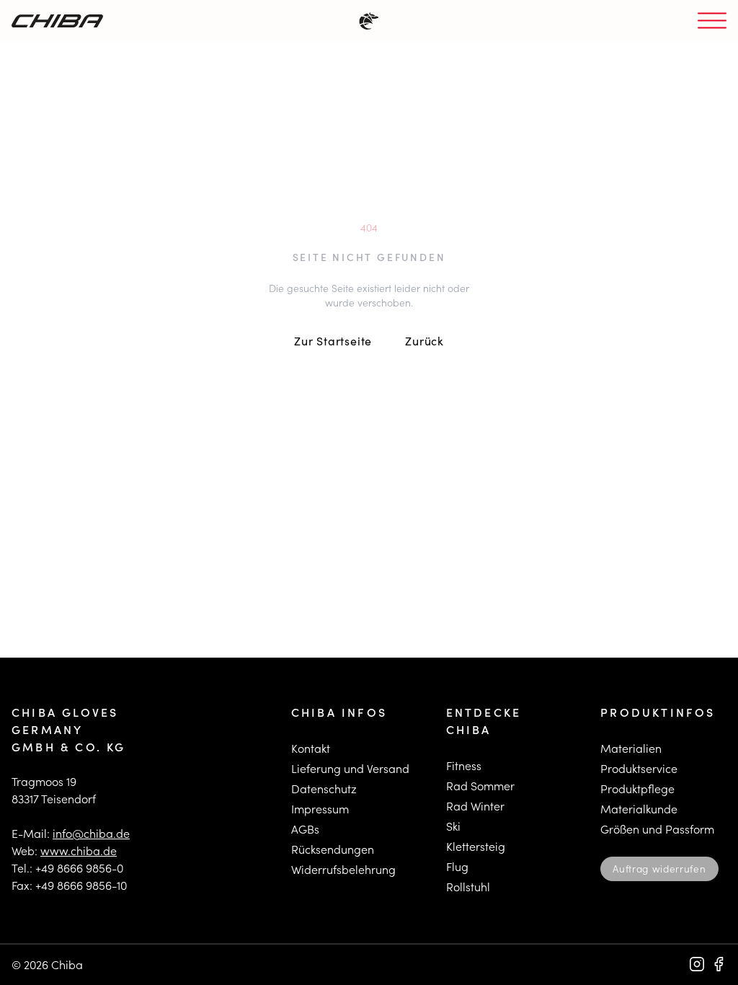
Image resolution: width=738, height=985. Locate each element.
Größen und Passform (657, 828)
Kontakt (310, 748)
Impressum (320, 808)
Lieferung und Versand (350, 768)
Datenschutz (324, 788)
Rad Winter (475, 805)
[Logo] (57, 20)
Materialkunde (638, 808)
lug (460, 866)
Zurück (424, 340)
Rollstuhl (468, 886)
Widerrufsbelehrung (343, 869)
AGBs (305, 828)
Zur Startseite (333, 340)
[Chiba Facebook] (718, 964)
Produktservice (638, 768)
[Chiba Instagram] (697, 964)
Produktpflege (637, 788)
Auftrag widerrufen (659, 868)
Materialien (631, 748)
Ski (453, 826)
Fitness (463, 765)
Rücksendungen (332, 849)
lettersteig (479, 846)
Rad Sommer (480, 785)
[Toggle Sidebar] (712, 21)
